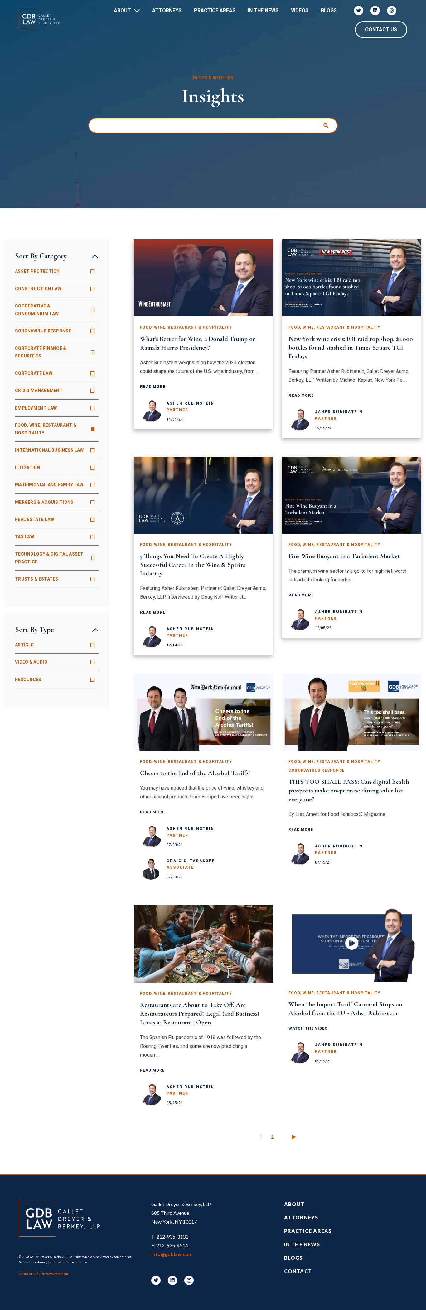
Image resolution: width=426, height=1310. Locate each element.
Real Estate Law (34, 519)
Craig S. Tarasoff (191, 861)
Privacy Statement (54, 1274)
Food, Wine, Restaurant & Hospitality (45, 429)
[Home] (42, 19)
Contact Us (381, 29)
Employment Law (36, 407)
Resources (28, 679)
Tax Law (24, 536)
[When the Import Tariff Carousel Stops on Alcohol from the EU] (352, 944)
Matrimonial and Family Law (49, 484)
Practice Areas (214, 10)
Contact (298, 1271)
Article (24, 644)
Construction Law (38, 288)
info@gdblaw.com (172, 1254)
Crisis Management (39, 390)
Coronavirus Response (43, 330)
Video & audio (31, 662)
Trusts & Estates (36, 578)
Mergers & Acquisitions (44, 502)
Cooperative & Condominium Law (37, 309)
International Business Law (49, 450)
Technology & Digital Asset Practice (49, 558)
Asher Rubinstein (190, 403)
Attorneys (167, 10)
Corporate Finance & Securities (40, 352)
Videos (299, 10)
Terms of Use (29, 1274)
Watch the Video (308, 1028)
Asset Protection (37, 271)
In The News (263, 10)
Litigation (27, 467)
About (122, 10)
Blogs (329, 10)
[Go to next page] (294, 1136)
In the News (302, 1244)
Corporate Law (33, 373)
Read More (153, 387)
